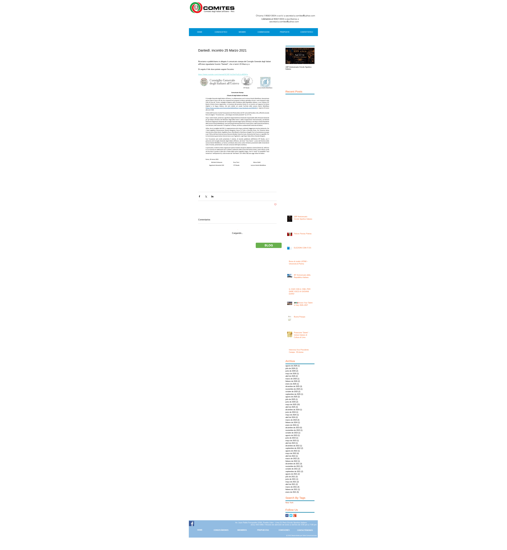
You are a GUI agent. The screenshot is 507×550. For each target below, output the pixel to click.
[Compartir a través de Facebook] (199, 196)
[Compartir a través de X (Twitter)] (206, 196)
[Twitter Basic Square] (290, 515)
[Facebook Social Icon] (191, 523)
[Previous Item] (289, 56)
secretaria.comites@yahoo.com (300, 15)
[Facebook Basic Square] (286, 515)
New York (289, 503)
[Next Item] (310, 56)
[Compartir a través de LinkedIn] (212, 196)
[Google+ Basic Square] (294, 515)
